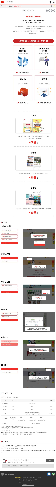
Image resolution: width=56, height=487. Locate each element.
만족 (17, 462)
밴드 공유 (52, 10)
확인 (50, 461)
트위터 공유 (49, 10)
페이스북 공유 (47, 10)
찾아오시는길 (35, 477)
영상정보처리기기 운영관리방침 (27, 477)
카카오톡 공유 (54, 10)
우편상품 (11, 6)
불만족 (26, 462)
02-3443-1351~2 (25, 480)
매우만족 (11, 462)
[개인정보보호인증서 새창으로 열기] (49, 474)
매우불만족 (32, 462)
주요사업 (5, 6)
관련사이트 (25, 484)
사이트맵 (39, 477)
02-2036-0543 (25, 466)
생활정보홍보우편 (17, 6)
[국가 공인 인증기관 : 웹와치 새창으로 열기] (53, 474)
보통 (21, 462)
